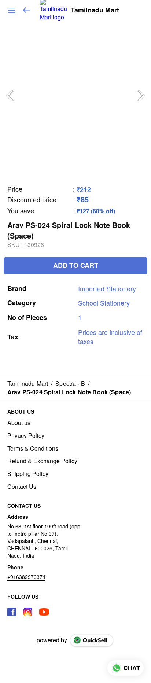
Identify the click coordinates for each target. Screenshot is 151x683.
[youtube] (44, 612)
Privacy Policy (25, 436)
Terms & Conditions (32, 448)
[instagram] (28, 612)
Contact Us (21, 487)
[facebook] (12, 612)
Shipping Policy (27, 474)
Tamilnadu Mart (95, 10)
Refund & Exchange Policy (42, 461)
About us (18, 423)
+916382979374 (26, 576)
